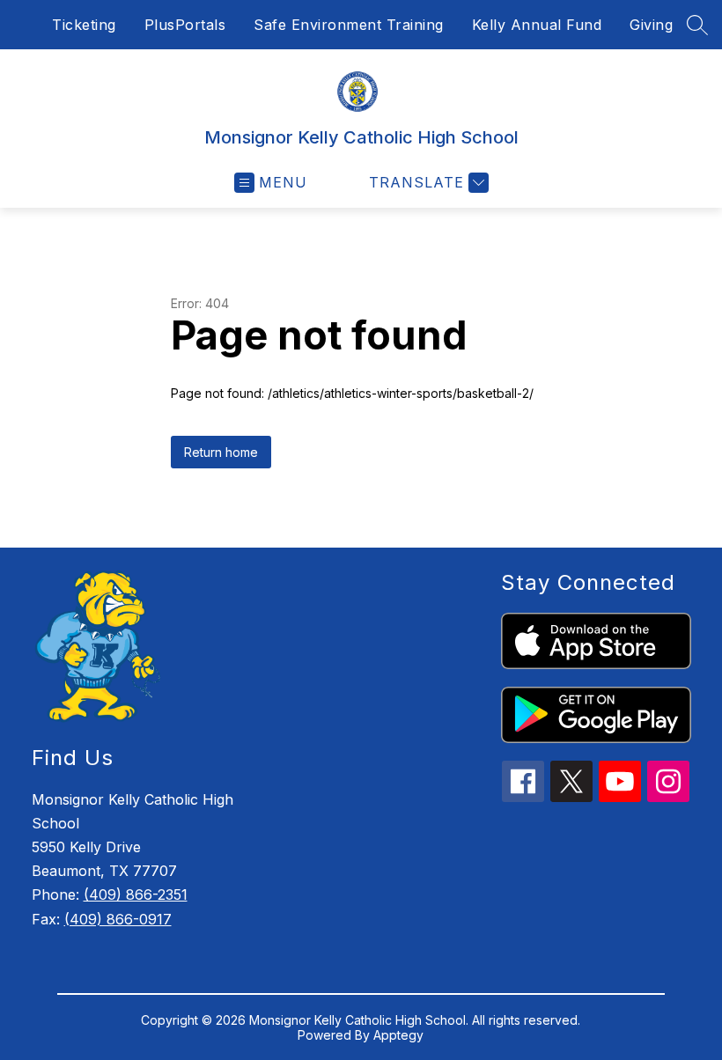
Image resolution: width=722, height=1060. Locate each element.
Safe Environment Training (349, 24)
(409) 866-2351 (136, 894)
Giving (651, 24)
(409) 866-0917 (118, 919)
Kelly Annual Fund (537, 24)
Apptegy (398, 1034)
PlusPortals (185, 24)
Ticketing (84, 24)
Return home (221, 452)
